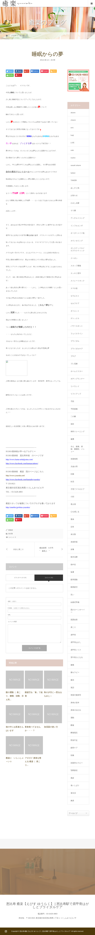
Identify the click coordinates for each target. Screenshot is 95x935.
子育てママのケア (77, 489)
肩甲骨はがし (76, 642)
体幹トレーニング (77, 431)
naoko (73, 158)
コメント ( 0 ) (49, 577)
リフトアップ (76, 394)
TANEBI (74, 180)
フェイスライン (77, 334)
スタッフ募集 (76, 266)
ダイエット (75, 311)
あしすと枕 (75, 188)
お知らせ (74, 195)
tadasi (73, 173)
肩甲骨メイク (76, 650)
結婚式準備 (75, 602)
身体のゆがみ (76, 710)
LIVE (72, 143)
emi (72, 128)
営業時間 (74, 459)
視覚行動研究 (76, 695)
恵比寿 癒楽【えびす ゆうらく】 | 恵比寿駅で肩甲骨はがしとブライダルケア (47, 905)
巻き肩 (73, 504)
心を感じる (75, 512)
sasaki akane (76, 165)
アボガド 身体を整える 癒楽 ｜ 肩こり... (33, 761)
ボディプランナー (77, 379)
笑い (72, 595)
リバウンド (75, 386)
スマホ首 (74, 288)
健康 (72, 439)
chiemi (73, 120)
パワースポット (77, 326)
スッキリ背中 (76, 273)
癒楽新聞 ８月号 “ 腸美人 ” (47, 549)
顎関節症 (74, 770)
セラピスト (75, 296)
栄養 (72, 549)
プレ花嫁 (74, 364)
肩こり (73, 627)
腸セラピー (75, 672)
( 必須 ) (12, 601)
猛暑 (72, 572)
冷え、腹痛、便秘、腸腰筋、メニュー (77, 448)
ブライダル (75, 341)
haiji (72, 135)
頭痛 (72, 755)
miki (72, 150)
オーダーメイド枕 (77, 233)
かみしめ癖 (75, 203)
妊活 (72, 482)
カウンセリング (77, 241)
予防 (72, 401)
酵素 (72, 725)
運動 (72, 718)
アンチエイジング (77, 218)
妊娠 (72, 474)
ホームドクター (77, 371)
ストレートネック (77, 281)
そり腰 (73, 210)
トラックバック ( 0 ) (20, 577)
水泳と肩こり (18, 549)
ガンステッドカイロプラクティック (77, 249)
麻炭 (72, 801)
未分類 (22, 36)
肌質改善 (74, 620)
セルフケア (75, 303)
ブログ (13, 36)
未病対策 (74, 542)
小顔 (72, 497)
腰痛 (72, 665)
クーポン (74, 258)
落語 (72, 688)
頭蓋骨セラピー (77, 763)
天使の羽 (74, 467)
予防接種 (74, 409)
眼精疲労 (74, 587)
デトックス (75, 318)
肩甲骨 (73, 635)
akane (73, 113)
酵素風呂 (74, 733)
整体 (72, 519)
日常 (72, 527)
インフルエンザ (77, 226)
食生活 (73, 793)
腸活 (72, 680)
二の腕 (73, 416)
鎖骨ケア (74, 748)
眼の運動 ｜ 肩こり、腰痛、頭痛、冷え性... (15, 696)
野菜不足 (74, 740)
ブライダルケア (77, 349)
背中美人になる (77, 657)
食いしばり (75, 785)
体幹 (72, 424)
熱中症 (73, 565)
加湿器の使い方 (51, 727)
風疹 (72, 778)
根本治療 (74, 557)
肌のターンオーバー (77, 611)
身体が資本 (75, 703)
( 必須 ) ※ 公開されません (19, 608)
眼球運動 (74, 580)
